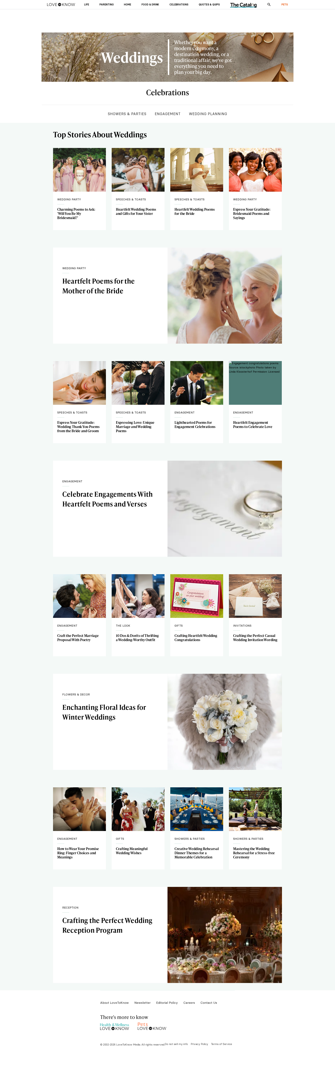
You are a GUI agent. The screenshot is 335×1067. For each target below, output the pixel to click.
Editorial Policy (167, 1003)
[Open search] (269, 4)
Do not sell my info (176, 1044)
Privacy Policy (199, 1044)
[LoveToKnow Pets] (152, 1025)
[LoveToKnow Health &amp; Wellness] (114, 1025)
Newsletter (142, 1003)
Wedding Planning (208, 114)
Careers (189, 1003)
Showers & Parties (127, 114)
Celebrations (167, 92)
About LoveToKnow (114, 1003)
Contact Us (208, 1003)
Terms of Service (221, 1044)
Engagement (168, 114)
